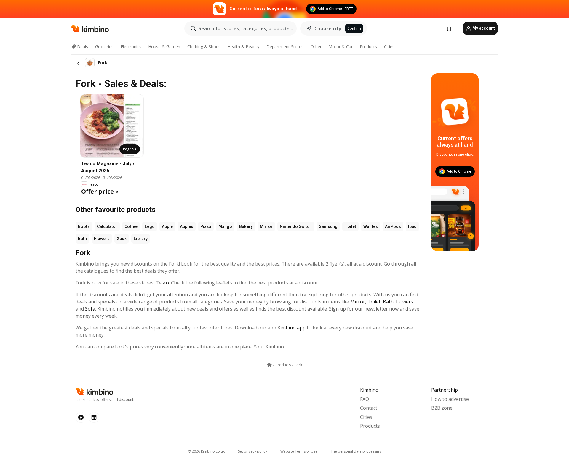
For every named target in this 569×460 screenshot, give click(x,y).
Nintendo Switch (296, 226)
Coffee (131, 226)
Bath (82, 238)
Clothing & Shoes (203, 46)
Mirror (266, 226)
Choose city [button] (327, 28)
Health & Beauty (243, 46)
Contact (368, 408)
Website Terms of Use (298, 451)
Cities (389, 46)
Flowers (102, 238)
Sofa (90, 308)
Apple (167, 226)
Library (141, 238)
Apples (186, 226)
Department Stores (284, 46)
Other (316, 46)
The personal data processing (356, 451)
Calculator (107, 226)
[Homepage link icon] (269, 365)
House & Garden (164, 46)
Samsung (328, 226)
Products (368, 46)
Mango (225, 226)
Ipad (412, 226)
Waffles (370, 226)
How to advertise (450, 399)
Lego (150, 226)
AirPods (393, 226)
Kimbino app (291, 327)
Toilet (350, 226)
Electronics (131, 46)
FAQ (364, 399)
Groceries (104, 46)
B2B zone (442, 408)
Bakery (246, 226)
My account (483, 28)
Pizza (205, 226)
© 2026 (206, 451)
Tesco (162, 282)
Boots (84, 226)
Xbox (122, 238)
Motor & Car (340, 46)
